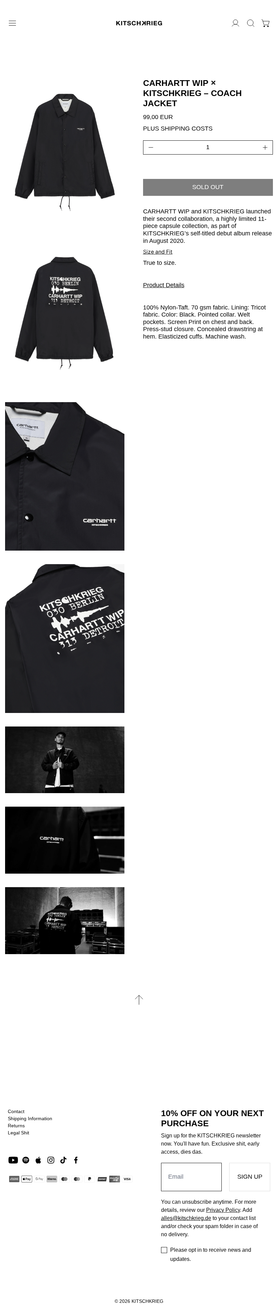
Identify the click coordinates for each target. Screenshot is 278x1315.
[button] (250, 23)
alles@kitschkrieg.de (186, 1218)
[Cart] (266, 23)
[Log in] (235, 23)
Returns (16, 1125)
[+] (265, 147)
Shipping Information (30, 1118)
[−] (151, 147)
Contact (16, 1111)
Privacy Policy (223, 1210)
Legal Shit (18, 1132)
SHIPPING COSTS (187, 128)
